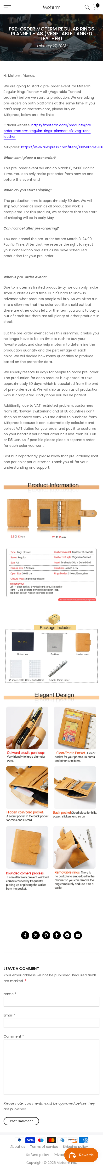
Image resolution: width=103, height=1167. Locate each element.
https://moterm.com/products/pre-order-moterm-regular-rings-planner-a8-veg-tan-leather (48, 131)
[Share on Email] (78, 935)
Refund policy (37, 1154)
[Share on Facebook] (25, 935)
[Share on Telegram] (67, 935)
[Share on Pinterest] (46, 935)
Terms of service (44, 1146)
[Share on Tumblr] (57, 935)
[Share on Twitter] (36, 935)
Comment (14, 1036)
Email (9, 1015)
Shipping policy (75, 1146)
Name (10, 994)
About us (17, 1146)
